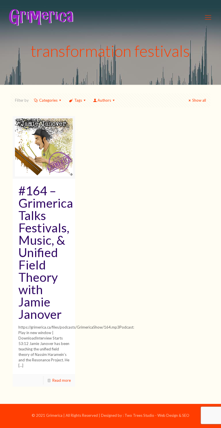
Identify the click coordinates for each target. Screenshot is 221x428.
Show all (199, 100)
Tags (78, 100)
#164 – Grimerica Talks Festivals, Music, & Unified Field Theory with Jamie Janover (45, 252)
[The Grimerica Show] (40, 17)
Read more (61, 380)
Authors (104, 100)
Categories (48, 100)
